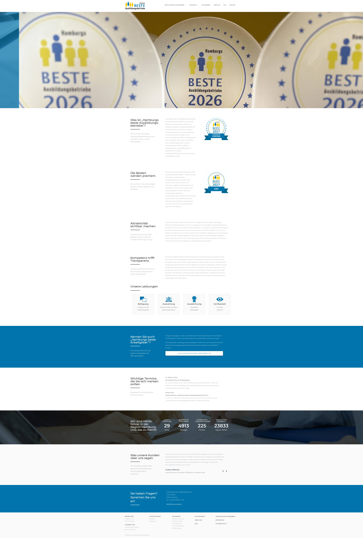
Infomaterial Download (178, 526)
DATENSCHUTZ (221, 523)
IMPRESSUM (220, 520)
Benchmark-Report (168, 310)
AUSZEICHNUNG (155, 516)
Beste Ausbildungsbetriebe (174, 5)
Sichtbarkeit (205, 5)
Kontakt (232, 5)
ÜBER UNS (198, 520)
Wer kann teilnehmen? (178, 519)
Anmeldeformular (177, 523)
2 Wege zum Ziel (143, 307)
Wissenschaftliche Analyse (168, 307)
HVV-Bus (220, 307)
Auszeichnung (194, 304)
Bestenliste (194, 307)
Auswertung (169, 304)
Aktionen (220, 310)
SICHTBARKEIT (200, 516)
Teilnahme (192, 5)
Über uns (217, 5)
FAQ (224, 5)
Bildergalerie (194, 310)
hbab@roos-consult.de (174, 504)
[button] (179, 105)
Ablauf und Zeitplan (177, 521)
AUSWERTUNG (130, 524)
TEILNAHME (176, 516)
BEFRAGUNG (129, 516)
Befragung (143, 304)
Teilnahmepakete (143, 310)
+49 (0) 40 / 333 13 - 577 (176, 500)
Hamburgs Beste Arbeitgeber (225, 516)
